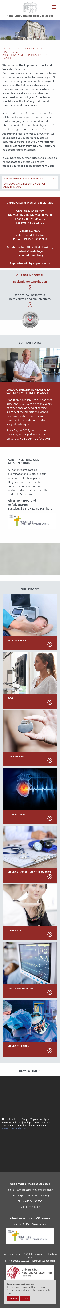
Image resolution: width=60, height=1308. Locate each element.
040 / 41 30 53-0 (33, 1201)
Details (25, 1298)
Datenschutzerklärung (14, 1128)
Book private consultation (30, 281)
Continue (13, 1298)
